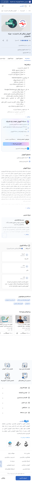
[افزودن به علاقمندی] (28, 316)
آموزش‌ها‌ (22, 10)
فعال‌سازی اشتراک (17, 144)
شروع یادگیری (23, 478)
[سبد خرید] (3, 6)
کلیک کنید (5, 1)
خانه (30, 10)
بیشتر (27, 135)
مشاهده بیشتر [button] (26, 437)
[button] (16, 6)
